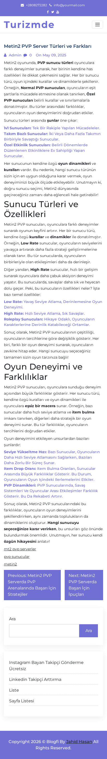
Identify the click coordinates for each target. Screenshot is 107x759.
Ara (12, 618)
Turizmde (29, 24)
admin (15, 55)
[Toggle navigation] (97, 24)
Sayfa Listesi (21, 700)
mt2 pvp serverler (20, 549)
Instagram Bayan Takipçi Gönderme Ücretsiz (46, 665)
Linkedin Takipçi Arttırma (35, 679)
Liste (14, 690)
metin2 (10, 564)
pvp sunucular (17, 556)
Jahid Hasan (79, 741)
